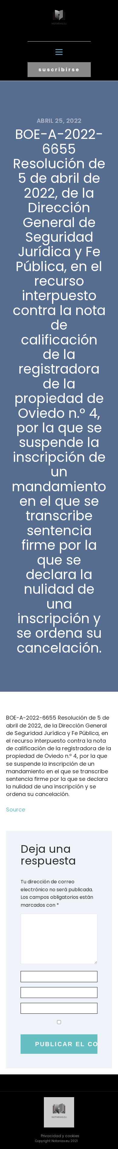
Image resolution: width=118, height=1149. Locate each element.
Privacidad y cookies (60, 1135)
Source (15, 809)
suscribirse (59, 69)
